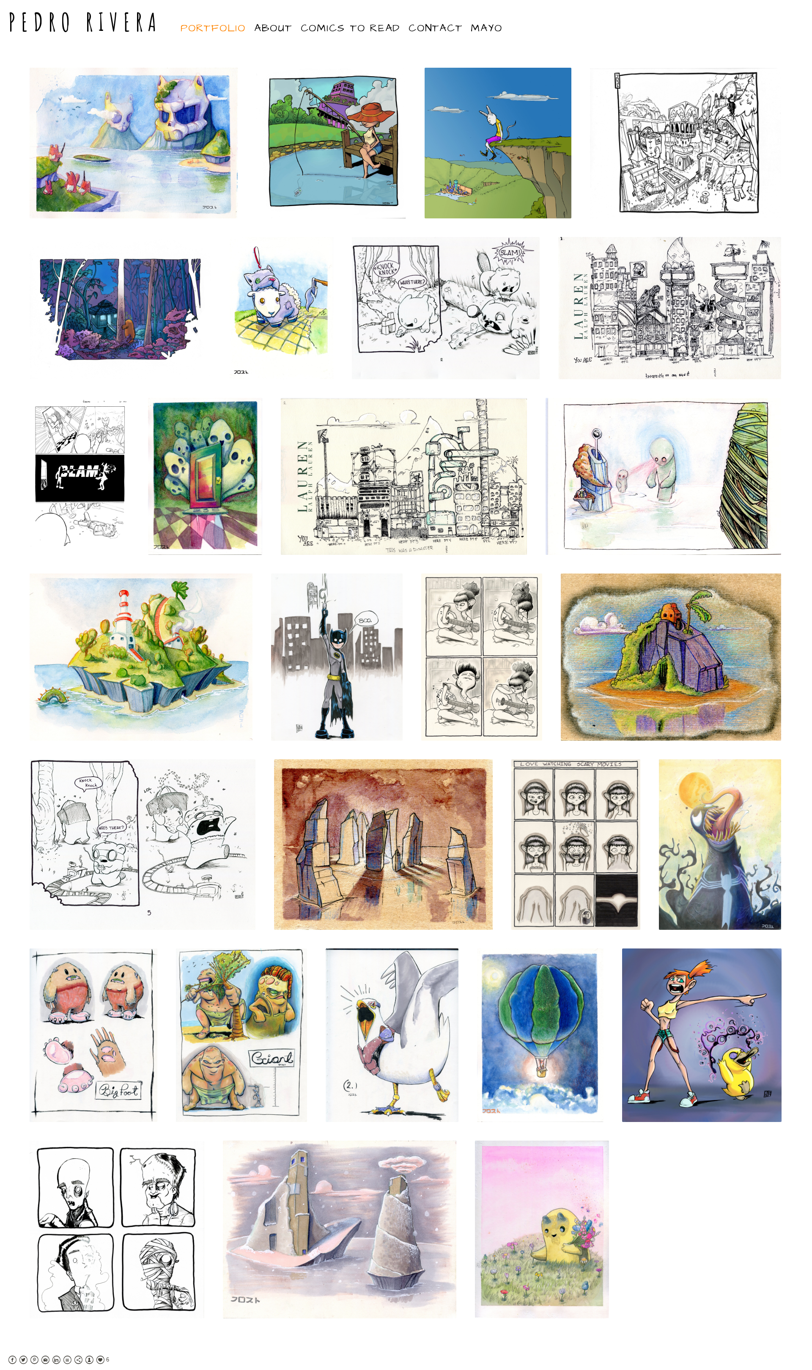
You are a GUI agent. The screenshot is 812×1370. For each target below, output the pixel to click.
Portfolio (213, 28)
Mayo (486, 28)
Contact (435, 28)
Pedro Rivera (85, 21)
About (273, 28)
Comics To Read (351, 28)
